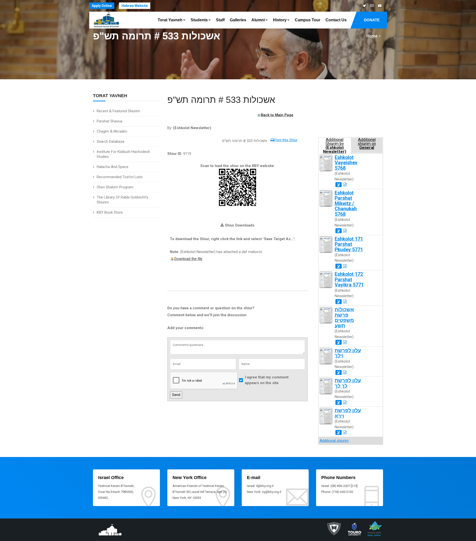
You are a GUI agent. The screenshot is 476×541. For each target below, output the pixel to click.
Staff (220, 20)
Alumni (258, 20)
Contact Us (336, 20)
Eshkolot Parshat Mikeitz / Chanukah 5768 (346, 203)
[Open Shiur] (345, 184)
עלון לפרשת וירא (348, 413)
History (280, 20)
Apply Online (102, 6)
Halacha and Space (112, 167)
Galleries (238, 20)
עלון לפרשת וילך (348, 353)
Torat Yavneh (170, 20)
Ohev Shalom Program (115, 187)
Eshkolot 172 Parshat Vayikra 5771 (349, 279)
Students (199, 20)
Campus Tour (307, 20)
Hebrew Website (134, 6)
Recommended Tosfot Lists (120, 177)
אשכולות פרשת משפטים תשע (344, 317)
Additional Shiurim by (334, 145)
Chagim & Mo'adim (112, 131)
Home (371, 36)
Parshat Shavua (109, 121)
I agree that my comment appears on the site (267, 380)
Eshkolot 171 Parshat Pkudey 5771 (349, 244)
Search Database (110, 141)
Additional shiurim (334, 440)
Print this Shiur (286, 140)
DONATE (372, 20)
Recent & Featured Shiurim (118, 111)
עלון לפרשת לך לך (348, 383)
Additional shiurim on (367, 144)
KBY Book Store (110, 212)
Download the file (188, 258)
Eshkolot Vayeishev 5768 (346, 163)
